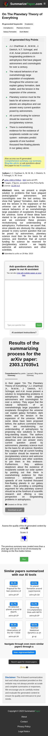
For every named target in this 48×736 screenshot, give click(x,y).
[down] (24, 538)
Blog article (39, 373)
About (24, 717)
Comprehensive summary (16, 161)
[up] (24, 520)
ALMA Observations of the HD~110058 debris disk (13, 631)
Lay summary (35, 161)
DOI (24, 180)
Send (39, 325)
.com (26, 4)
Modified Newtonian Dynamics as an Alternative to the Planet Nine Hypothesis (34, 631)
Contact (24, 722)
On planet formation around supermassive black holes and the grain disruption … (34, 589)
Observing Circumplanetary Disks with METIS (34, 609)
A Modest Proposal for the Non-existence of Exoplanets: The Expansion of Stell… (13, 589)
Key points (22, 373)
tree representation (24, 652)
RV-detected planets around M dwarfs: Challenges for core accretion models (13, 610)
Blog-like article (12, 163)
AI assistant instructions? (24, 332)
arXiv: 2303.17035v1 (12, 180)
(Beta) (22, 667)
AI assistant (25, 165)
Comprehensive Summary (11, 374)
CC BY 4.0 (15, 186)
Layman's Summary (30, 374)
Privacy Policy (24, 726)
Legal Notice (24, 731)
